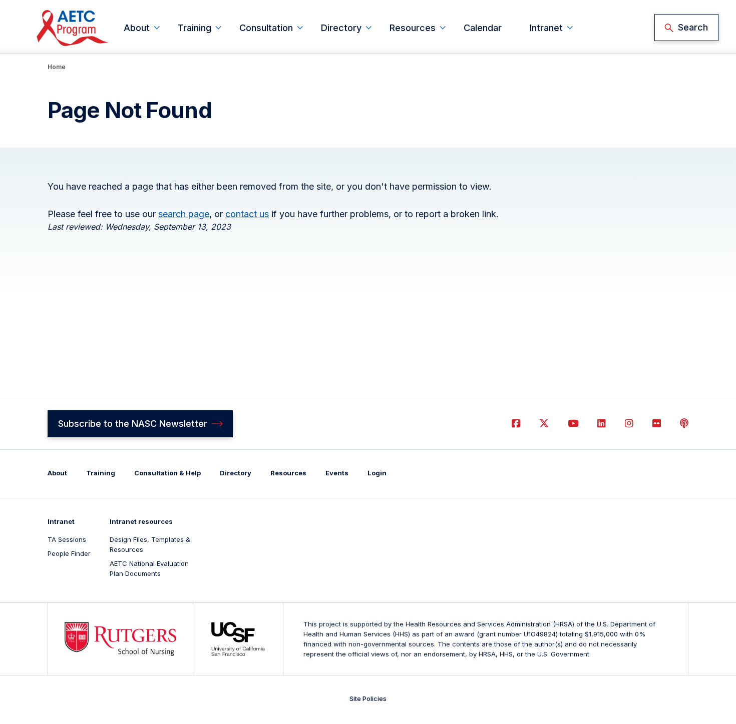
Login (377, 473)
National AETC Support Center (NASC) (73, 28)
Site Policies (368, 698)
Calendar (483, 28)
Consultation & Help (167, 473)
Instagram (629, 423)
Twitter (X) (544, 423)
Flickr (656, 423)
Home (57, 67)
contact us (247, 214)
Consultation (266, 28)
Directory (341, 28)
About (137, 28)
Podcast (684, 423)
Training (194, 28)
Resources (413, 28)
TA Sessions (67, 539)
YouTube (573, 423)
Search (693, 27)
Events (336, 473)
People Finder (69, 553)
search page (183, 214)
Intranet (546, 28)
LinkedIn (601, 423)
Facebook (516, 423)
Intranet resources (141, 521)
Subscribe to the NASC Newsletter (132, 423)
